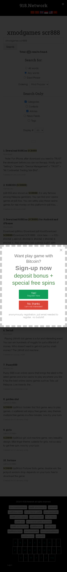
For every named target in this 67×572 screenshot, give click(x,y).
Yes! (33, 294)
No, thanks (33, 305)
